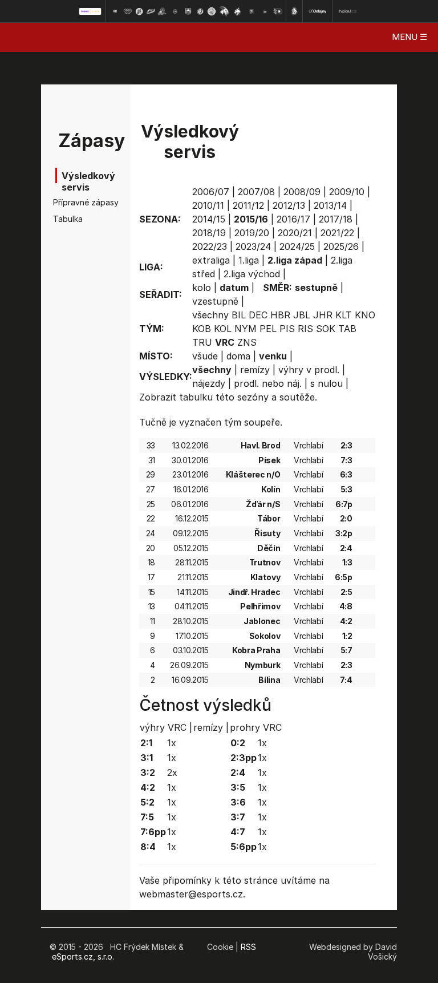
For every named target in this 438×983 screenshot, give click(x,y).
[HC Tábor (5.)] (162, 11)
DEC (258, 315)
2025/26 (341, 246)
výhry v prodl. (308, 369)
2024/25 (297, 246)
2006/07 (210, 191)
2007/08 (256, 191)
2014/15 (208, 219)
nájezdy (208, 383)
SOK (325, 328)
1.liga (248, 260)
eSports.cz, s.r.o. (83, 956)
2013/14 (330, 205)
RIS (305, 328)
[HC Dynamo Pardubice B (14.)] (277, 11)
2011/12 (248, 205)
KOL (223, 328)
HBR (280, 315)
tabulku (196, 397)
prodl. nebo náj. (268, 383)
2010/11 (208, 205)
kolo (201, 287)
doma (238, 356)
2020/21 (295, 232)
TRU (202, 342)
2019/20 (251, 232)
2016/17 (293, 219)
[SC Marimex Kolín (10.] (224, 11)
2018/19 (209, 232)
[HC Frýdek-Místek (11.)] (238, 11)
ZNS (247, 342)
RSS (248, 947)
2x (172, 772)
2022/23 (209, 246)
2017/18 (335, 219)
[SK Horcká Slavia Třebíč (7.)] (188, 11)
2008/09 (302, 191)
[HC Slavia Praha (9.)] (211, 11)
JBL (301, 315)
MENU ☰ (409, 36)
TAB (347, 328)
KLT (343, 315)
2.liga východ (252, 274)
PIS (287, 328)
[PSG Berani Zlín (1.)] (114, 11)
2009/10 (346, 191)
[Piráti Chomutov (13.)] (265, 11)
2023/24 (253, 246)
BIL (239, 315)
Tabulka (68, 219)
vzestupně (215, 301)
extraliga (211, 260)
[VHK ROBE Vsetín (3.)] (139, 11)
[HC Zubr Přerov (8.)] (200, 11)
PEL (268, 328)
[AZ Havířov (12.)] (251, 11)
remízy (255, 369)
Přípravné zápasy (70, 202)
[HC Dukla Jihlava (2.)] (127, 11)
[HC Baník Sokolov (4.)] (150, 11)
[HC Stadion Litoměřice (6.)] (175, 11)
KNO (365, 315)
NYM (245, 328)
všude (205, 356)
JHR (322, 315)
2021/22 (337, 232)
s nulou (326, 383)
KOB (201, 328)
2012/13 (289, 205)
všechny (210, 315)
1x (171, 743)
